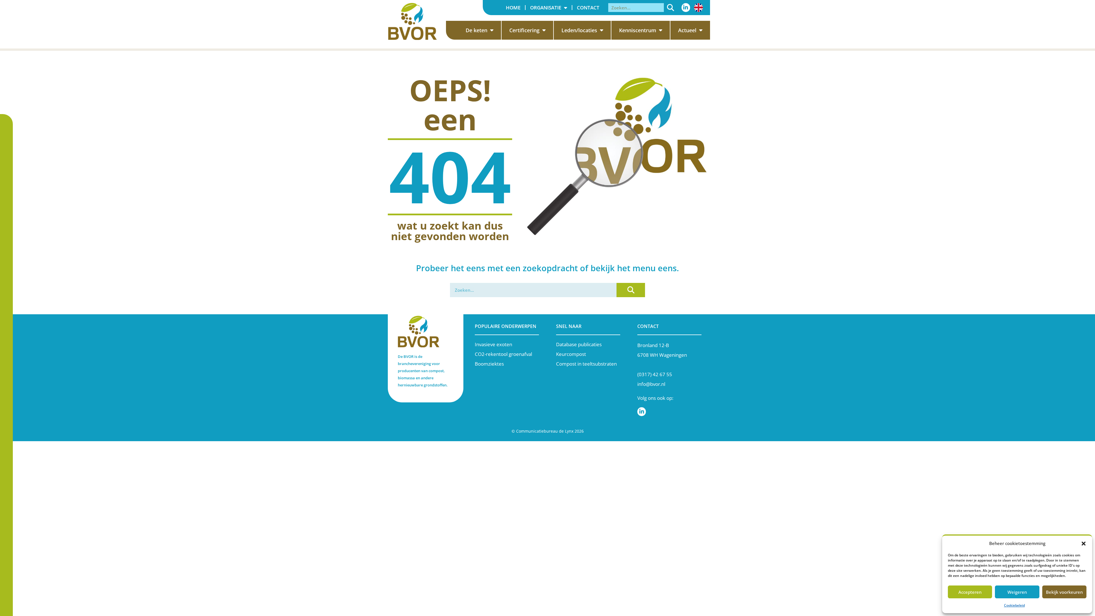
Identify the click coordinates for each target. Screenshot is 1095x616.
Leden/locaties (579, 30)
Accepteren (970, 592)
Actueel (687, 30)
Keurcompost (571, 354)
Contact (588, 7)
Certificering (524, 30)
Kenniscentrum (637, 30)
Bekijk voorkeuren (1064, 592)
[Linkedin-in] (686, 7)
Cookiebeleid (1014, 605)
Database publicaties (579, 344)
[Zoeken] (670, 7)
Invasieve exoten (493, 344)
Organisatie (545, 7)
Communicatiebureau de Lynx (544, 431)
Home (513, 7)
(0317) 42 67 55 (654, 374)
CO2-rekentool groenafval (503, 354)
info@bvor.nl (651, 384)
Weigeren (1017, 592)
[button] (1083, 543)
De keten (476, 30)
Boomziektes (489, 363)
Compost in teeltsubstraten (586, 363)
